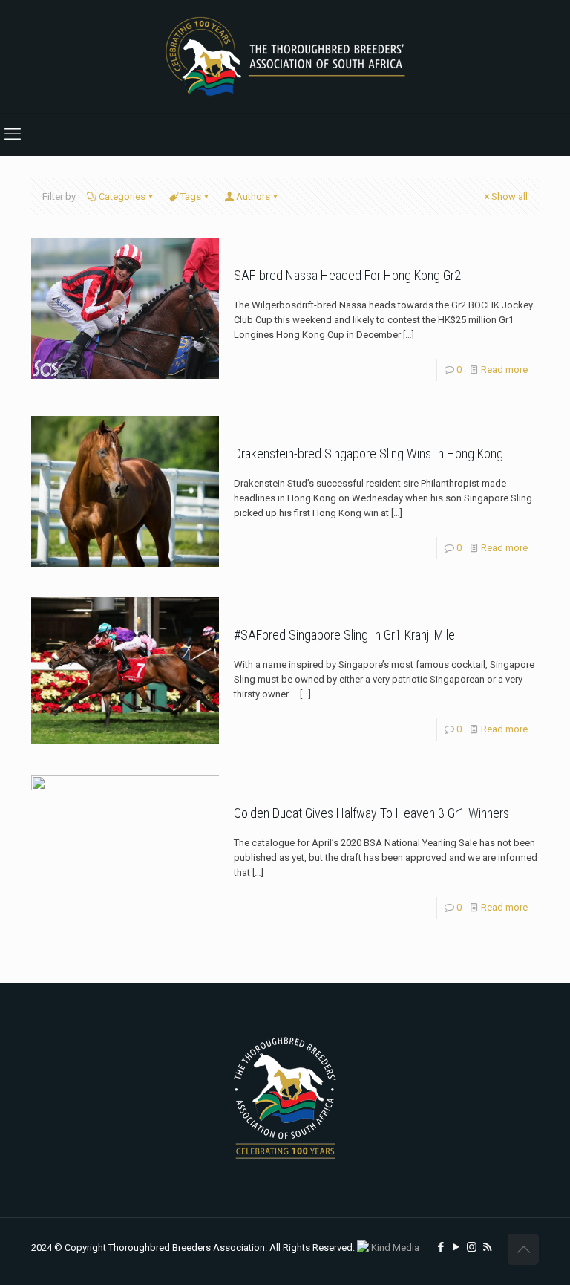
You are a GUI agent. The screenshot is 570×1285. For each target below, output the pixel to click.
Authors (253, 196)
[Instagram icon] (471, 1247)
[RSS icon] (487, 1247)
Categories (122, 196)
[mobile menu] (12, 134)
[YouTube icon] (456, 1247)
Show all (509, 196)
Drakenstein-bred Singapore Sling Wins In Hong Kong (368, 453)
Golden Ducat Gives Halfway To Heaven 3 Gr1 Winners (371, 813)
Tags (190, 196)
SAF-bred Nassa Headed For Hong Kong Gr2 (347, 275)
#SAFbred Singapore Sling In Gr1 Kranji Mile (344, 634)
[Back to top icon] (523, 1249)
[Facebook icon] (440, 1247)
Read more (504, 369)
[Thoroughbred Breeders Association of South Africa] (285, 56)
